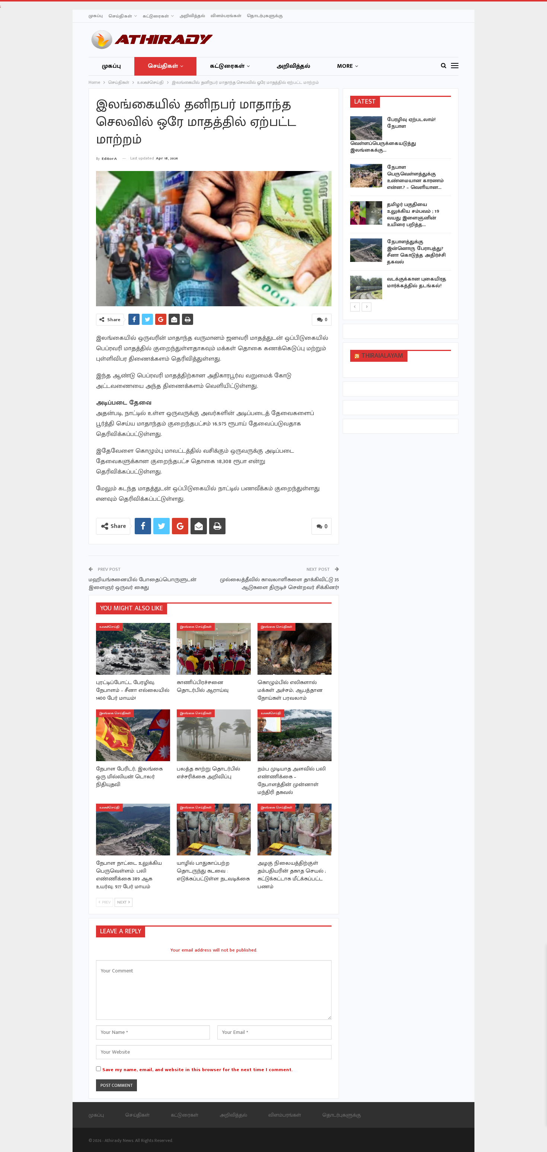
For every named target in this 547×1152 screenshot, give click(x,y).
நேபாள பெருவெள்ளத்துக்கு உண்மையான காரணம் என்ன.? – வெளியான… (415, 177)
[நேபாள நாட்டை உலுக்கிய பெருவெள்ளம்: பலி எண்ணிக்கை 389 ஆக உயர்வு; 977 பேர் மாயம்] (133, 829)
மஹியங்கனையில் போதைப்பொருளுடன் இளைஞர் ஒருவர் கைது (142, 583)
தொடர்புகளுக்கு (265, 15)
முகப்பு (96, 15)
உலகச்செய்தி (109, 627)
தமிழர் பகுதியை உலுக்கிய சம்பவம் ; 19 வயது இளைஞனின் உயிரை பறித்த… (413, 214)
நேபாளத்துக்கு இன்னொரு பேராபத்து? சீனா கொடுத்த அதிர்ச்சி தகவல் (416, 251)
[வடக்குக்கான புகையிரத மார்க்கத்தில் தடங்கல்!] (366, 288)
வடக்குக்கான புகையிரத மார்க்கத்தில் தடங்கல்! (416, 282)
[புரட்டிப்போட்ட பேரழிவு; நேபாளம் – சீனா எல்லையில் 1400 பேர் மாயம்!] (133, 649)
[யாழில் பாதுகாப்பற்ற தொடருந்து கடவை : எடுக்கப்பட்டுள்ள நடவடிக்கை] (214, 829)
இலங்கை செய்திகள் (195, 627)
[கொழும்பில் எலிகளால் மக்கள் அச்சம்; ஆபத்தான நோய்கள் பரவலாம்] (294, 649)
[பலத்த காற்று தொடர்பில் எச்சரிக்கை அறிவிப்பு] (214, 735)
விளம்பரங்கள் (226, 15)
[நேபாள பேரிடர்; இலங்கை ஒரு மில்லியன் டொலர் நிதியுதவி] (133, 735)
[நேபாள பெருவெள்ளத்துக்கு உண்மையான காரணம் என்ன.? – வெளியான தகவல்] (366, 176)
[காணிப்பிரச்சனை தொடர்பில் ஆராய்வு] (214, 649)
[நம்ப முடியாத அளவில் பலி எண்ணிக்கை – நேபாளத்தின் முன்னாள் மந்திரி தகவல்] (294, 735)
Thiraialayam (382, 355)
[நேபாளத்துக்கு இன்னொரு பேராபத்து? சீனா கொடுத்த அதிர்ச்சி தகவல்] (366, 250)
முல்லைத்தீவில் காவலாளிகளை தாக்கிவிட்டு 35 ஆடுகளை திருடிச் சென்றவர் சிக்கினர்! (279, 583)
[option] (400, 209)
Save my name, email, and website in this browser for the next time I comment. (197, 1070)
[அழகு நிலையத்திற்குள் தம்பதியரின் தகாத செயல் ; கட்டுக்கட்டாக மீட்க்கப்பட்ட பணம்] (294, 829)
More (345, 66)
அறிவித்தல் (192, 15)
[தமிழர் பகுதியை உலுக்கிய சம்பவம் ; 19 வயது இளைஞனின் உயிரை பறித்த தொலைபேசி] (366, 213)
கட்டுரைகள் (156, 16)
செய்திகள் (120, 16)
